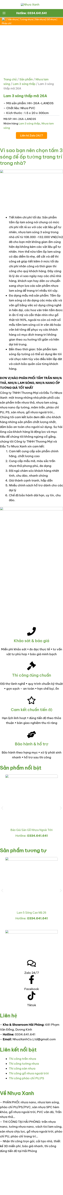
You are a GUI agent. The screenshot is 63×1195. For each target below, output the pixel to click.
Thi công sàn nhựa (22, 1068)
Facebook (31, 989)
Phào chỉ (6, 23)
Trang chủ (10, 79)
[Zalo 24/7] (31, 963)
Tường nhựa (26, 19)
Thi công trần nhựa (22, 1059)
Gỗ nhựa (51, 19)
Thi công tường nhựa (24, 1064)
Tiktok (31, 1005)
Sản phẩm (26, 79)
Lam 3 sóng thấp (24, 84)
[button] (2, 808)
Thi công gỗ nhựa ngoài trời (29, 1073)
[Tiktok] (31, 995)
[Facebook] (31, 979)
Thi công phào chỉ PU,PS (26, 1078)
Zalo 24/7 (31, 973)
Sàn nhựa (40, 19)
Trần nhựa (12, 19)
